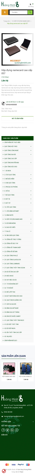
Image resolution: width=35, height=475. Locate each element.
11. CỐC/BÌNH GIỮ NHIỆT (11, 211)
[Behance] (12, 430)
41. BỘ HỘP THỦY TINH (11, 324)
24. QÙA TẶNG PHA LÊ (11, 255)
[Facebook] (3, 430)
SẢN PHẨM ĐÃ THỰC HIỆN (12, 142)
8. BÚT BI (7, 199)
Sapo (21, 472)
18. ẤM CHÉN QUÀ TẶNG (11, 235)
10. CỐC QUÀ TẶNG (10, 207)
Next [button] (32, 356)
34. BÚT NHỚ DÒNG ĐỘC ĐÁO (13, 296)
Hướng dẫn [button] (6, 422)
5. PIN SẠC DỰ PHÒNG (11, 187)
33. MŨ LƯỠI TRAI (9, 292)
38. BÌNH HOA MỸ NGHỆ (11, 308)
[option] (9, 372)
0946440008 (11, 104)
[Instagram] (16, 430)
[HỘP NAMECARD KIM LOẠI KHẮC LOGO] (9, 369)
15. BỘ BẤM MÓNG (10, 223)
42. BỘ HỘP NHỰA (9, 328)
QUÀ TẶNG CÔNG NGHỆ (11, 150)
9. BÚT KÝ (7, 203)
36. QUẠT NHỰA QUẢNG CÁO (13, 300)
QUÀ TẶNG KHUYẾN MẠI (11, 162)
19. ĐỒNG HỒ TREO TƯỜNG (12, 239)
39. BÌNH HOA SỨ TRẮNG (11, 312)
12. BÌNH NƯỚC (8, 215)
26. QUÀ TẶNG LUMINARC (12, 263)
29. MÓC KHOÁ (8, 276)
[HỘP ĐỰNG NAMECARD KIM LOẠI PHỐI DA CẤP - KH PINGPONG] (26, 369)
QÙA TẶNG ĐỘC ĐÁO (10, 166)
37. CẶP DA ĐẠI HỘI (10, 304)
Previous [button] (28, 356)
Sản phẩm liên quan (13, 356)
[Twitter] (7, 430)
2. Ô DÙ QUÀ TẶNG (10, 175)
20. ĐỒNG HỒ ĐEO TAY (11, 243)
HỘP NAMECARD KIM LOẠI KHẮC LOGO (14, 376)
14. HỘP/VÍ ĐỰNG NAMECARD (13, 219)
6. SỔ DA (7, 191)
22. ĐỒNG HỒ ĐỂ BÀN (10, 251)
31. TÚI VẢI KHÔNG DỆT (11, 284)
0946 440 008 (8, 412)
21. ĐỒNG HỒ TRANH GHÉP (12, 247)
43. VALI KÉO (8, 336)
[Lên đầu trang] (32, 470)
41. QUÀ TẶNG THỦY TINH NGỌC (14, 320)
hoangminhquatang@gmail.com (14, 416)
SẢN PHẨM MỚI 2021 (10, 340)
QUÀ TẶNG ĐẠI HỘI (10, 154)
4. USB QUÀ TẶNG (9, 183)
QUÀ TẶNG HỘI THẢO (10, 146)
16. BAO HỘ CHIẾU (9, 227)
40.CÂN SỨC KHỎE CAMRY (12, 316)
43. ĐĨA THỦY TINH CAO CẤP (13, 332)
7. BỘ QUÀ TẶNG (9, 195)
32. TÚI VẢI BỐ (8, 288)
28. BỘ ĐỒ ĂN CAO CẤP (11, 272)
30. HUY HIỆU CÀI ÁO (10, 280)
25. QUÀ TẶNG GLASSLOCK (12, 259)
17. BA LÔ (7, 231)
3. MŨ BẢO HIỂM (9, 179)
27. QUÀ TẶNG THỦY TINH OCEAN (14, 268)
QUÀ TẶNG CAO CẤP (10, 158)
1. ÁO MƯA (7, 170)
